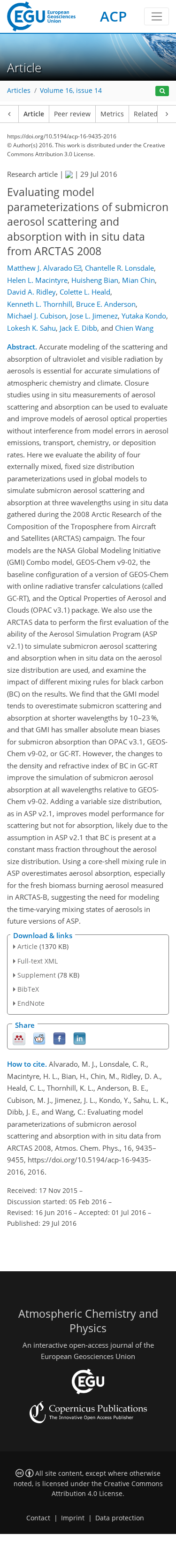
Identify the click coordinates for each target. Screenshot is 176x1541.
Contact (38, 1518)
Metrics (112, 114)
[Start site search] (162, 91)
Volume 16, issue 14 (71, 90)
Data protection (119, 1518)
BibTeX (28, 989)
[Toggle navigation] (156, 16)
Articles (19, 90)
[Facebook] (59, 1037)
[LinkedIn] (79, 1037)
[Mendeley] (19, 1037)
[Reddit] (39, 1037)
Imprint (72, 1518)
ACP (113, 16)
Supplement (36, 975)
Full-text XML (37, 960)
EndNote (31, 1003)
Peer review (72, 114)
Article (33, 114)
